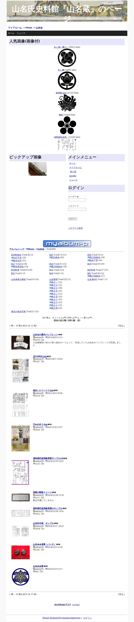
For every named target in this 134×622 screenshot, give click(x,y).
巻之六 (54, 302)
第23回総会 (56, 266)
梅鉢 (61, 115)
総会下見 (94, 260)
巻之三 (54, 288)
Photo (29, 27)
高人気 (73, 171)
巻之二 (54, 294)
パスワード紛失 (75, 228)
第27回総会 (95, 276)
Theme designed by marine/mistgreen (61, 618)
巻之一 (54, 282)
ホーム (11, 33)
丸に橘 (61, 70)
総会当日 (17, 260)
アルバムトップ (16, 249)
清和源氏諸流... (61, 137)
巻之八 (54, 299)
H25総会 (55, 257)
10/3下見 (17, 257)
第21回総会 (95, 257)
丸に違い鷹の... (61, 47)
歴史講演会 (18, 266)
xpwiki (72, 176)
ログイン (87, 618)
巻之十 (54, 305)
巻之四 (54, 308)
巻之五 (54, 296)
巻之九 (54, 291)
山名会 (39, 27)
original (76, 605)
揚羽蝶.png (61, 93)
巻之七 (54, 285)
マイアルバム (15, 27)
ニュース (21, 33)
